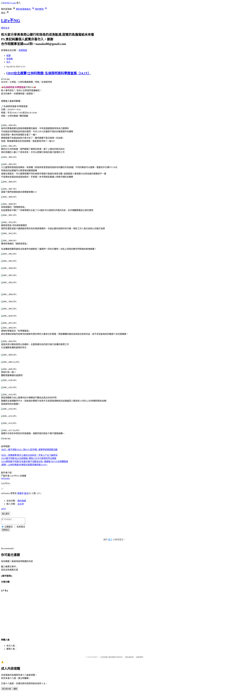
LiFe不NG (10, 20)
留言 (26, 493)
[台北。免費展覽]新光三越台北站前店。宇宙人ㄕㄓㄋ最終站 (29, 455)
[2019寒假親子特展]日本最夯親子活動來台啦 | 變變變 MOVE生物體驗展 (34, 461)
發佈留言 (5, 530)
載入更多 (5, 514)
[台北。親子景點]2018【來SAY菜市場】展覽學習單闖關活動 (29, 449)
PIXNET (95, 657)
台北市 (20, 504)
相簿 (8, 55)
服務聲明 (139, 657)
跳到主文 (5, 28)
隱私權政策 (129, 657)
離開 (15, 689)
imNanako (5, 478)
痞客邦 (20, 493)
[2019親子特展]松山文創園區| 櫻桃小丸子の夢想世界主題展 (28, 458)
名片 (8, 62)
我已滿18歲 (6, 689)
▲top (3, 508)
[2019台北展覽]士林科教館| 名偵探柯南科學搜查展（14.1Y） (48, 73)
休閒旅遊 (23, 50)
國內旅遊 (21, 501)
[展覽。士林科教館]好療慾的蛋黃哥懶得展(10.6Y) (24, 465)
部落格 (9, 59)
